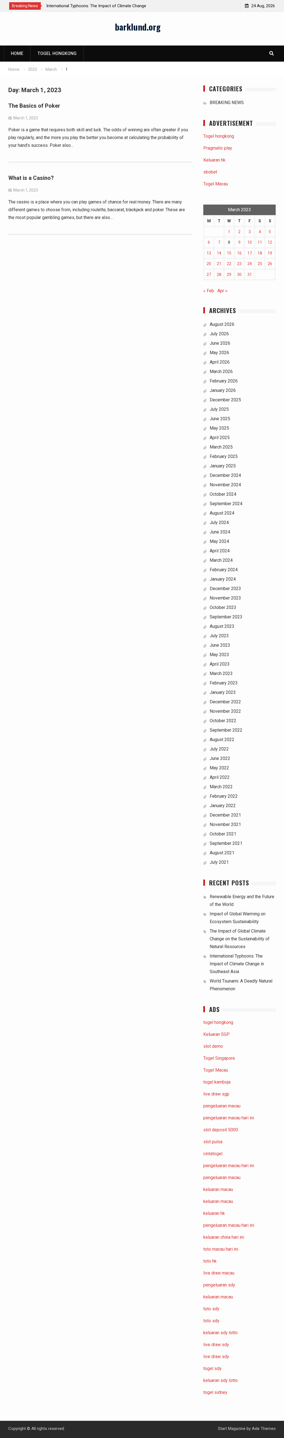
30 (239, 274)
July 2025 (219, 409)
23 (239, 263)
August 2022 (222, 739)
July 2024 (219, 522)
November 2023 (225, 598)
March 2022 (221, 786)
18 (260, 253)
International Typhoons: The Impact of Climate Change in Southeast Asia (237, 963)
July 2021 (219, 862)
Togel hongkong (57, 53)
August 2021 (222, 852)
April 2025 (220, 437)
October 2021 (223, 834)
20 (209, 263)
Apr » (222, 290)
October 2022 (223, 720)
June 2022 (220, 758)
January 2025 (223, 466)
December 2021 (225, 815)
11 (260, 242)
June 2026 (220, 343)
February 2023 (224, 683)
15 (229, 253)
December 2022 (225, 701)
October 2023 (223, 607)
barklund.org (138, 26)
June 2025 (220, 418)
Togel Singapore (219, 1058)
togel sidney (215, 1392)
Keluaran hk (214, 160)
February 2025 (224, 456)
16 (239, 253)
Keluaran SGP (216, 1034)
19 (270, 253)
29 (229, 274)
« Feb (208, 290)
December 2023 (225, 588)
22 (229, 263)
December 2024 (225, 475)
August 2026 (222, 324)
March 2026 (221, 371)
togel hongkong (218, 1022)
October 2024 (223, 494)
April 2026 (220, 362)
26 (270, 263)
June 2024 (220, 532)
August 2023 (222, 626)
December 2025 (225, 399)
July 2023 (219, 635)
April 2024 (220, 550)
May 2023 (219, 654)
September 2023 (226, 616)
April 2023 (220, 664)
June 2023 (220, 645)
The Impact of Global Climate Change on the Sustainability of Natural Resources (240, 938)
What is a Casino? (31, 178)
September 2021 (226, 843)
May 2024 (219, 541)
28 (219, 274)
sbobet (210, 172)
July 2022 (219, 749)
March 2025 (221, 447)
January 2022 (223, 805)
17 (249, 253)
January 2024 (223, 579)
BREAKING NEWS (227, 102)
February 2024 (224, 569)
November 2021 (225, 824)
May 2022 (219, 767)
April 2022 (220, 777)
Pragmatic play (217, 148)
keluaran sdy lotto (220, 1380)
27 (209, 274)
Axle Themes (264, 1428)
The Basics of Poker (34, 105)
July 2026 (219, 333)
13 (209, 253)
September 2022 (226, 730)
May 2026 (219, 352)
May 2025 (219, 428)
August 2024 (222, 513)
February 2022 (224, 796)
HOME (17, 53)
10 (249, 242)
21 (219, 263)
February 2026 (224, 381)
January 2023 (223, 692)
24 (249, 263)
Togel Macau (215, 184)
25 (260, 263)
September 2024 (226, 503)
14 (219, 253)
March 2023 (221, 673)
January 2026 (223, 390)
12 (270, 242)
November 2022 (225, 711)
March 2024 (221, 560)
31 (249, 274)
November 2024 (225, 484)
